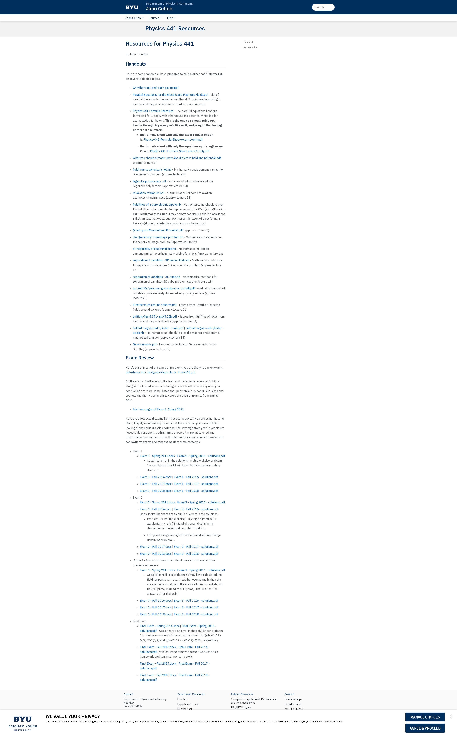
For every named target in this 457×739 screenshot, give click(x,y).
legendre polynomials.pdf (149, 181)
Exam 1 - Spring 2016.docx (157, 456)
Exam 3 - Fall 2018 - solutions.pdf (196, 614)
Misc (170, 18)
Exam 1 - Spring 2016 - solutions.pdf (201, 456)
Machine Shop (185, 709)
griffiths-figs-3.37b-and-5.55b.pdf (155, 316)
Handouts (248, 42)
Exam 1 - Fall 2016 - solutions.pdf (196, 477)
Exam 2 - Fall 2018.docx (156, 553)
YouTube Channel (294, 709)
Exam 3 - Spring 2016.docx (157, 570)
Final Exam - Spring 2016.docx (159, 626)
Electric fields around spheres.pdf (155, 305)
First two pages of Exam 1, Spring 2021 (158, 409)
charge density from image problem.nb (158, 237)
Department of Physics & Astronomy (169, 3)
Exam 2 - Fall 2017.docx (156, 546)
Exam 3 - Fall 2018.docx (156, 614)
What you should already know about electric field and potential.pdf (177, 158)
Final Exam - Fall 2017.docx (158, 663)
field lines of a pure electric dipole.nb (157, 204)
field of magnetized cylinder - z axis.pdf (158, 328)
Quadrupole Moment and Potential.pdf (158, 230)
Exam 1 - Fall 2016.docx (156, 477)
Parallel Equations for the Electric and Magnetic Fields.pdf (170, 94)
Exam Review (250, 47)
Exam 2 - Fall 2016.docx (156, 509)
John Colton (159, 8)
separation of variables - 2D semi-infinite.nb (161, 260)
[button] (451, 716)
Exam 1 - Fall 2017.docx (156, 484)
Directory (182, 699)
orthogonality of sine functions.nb (154, 249)
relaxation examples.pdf (148, 193)
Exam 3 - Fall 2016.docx (156, 600)
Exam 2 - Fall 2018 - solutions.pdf (196, 553)
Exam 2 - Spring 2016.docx (157, 502)
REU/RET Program (241, 707)
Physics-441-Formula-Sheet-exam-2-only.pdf (179, 151)
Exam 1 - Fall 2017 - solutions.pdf (196, 484)
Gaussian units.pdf (145, 344)
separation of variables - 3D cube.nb (156, 277)
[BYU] (131, 7)
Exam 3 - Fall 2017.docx (156, 607)
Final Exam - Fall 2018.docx (158, 675)
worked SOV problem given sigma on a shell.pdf (164, 288)
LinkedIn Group (293, 704)
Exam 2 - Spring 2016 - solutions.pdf (201, 502)
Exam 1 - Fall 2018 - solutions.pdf (196, 491)
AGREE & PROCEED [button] (425, 728)
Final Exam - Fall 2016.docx (158, 647)
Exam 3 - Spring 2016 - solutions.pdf (201, 570)
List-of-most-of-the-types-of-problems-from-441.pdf (160, 372)
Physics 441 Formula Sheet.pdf (153, 111)
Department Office (188, 704)
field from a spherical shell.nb (152, 169)
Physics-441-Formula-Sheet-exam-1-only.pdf (173, 139)
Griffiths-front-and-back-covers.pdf (156, 87)
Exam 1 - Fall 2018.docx (156, 491)
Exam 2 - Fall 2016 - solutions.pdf (196, 509)
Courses (154, 18)
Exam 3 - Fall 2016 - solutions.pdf (196, 600)
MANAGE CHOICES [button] (425, 717)
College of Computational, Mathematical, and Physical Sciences (254, 701)
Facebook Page (293, 699)
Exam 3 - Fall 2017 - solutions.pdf (196, 607)
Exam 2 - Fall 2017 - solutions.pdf (196, 546)
